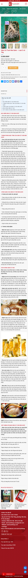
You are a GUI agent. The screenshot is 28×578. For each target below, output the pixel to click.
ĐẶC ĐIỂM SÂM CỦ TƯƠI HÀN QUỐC (11, 101)
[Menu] (2, 4)
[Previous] (3, 29)
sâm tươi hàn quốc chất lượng (9, 78)
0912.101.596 (18, 521)
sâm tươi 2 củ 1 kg (17, 76)
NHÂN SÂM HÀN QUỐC (12, 8)
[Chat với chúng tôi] (25, 572)
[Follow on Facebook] (2, 531)
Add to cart (13, 67)
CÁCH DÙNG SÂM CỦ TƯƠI (9, 108)
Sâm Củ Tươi (23, 8)
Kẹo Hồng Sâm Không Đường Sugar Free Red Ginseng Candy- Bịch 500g (20, 505)
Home (3, 8)
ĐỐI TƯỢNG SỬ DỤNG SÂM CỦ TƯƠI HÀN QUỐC (13, 109)
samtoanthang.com (12, 524)
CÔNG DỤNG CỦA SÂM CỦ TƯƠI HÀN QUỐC (12, 106)
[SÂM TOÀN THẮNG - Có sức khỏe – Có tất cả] (14, 4)
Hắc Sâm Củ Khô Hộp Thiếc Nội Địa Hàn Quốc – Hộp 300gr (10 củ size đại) (6, 505)
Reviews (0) (3, 93)
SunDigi (21, 576)
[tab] (14, 91)
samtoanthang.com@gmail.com (15, 522)
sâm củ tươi (11, 76)
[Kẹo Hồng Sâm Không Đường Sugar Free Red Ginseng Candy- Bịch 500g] (21, 496)
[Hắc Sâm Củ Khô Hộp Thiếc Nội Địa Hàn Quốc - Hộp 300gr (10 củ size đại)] (7, 496)
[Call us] (7, 531)
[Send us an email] (5, 531)
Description (4, 91)
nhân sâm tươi (6, 76)
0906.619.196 (10, 521)
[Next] (25, 29)
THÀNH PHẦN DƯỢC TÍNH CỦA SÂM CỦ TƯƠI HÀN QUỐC (14, 104)
